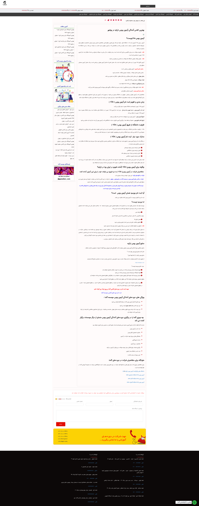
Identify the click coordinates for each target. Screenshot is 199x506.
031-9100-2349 (62, 434)
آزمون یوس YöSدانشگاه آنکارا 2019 (136, 379)
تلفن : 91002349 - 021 (138, 484)
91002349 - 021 (105, 10)
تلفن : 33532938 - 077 (92, 478)
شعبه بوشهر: (80, 10)
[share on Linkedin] (111, 20)
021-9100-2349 (62, 431)
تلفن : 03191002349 (92, 463)
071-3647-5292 (62, 439)
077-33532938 (72, 10)
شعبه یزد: (31, 10)
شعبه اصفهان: (146, 10)
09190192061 (65, 10)
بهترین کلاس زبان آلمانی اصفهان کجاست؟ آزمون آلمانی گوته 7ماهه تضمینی (66, 133)
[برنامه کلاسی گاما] (64, 72)
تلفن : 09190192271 (92, 486)
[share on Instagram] (116, 20)
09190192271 (25, 10)
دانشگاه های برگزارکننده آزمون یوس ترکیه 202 (133, 371)
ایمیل (111, 401)
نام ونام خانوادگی (138, 401)
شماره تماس (79, 401)
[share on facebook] (118, 20)
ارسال (60, 424)
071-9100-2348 (62, 436)
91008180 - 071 (188, 10)
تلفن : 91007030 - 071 (138, 476)
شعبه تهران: (113, 10)
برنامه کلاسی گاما (178, 14)
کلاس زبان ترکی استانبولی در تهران (66, 138)
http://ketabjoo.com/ (139, 263)
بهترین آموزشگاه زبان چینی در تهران (65, 141)
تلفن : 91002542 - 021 (138, 492)
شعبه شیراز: (195, 10)
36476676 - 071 (177, 10)
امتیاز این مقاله (68, 399)
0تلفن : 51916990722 (92, 471)
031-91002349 (138, 10)
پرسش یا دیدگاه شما (137, 408)
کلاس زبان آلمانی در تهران (68, 121)
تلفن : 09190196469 (92, 502)
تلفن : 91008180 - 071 (138, 463)
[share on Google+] (113, 20)
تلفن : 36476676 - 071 (138, 467)
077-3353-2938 (62, 441)
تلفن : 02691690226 (92, 494)
